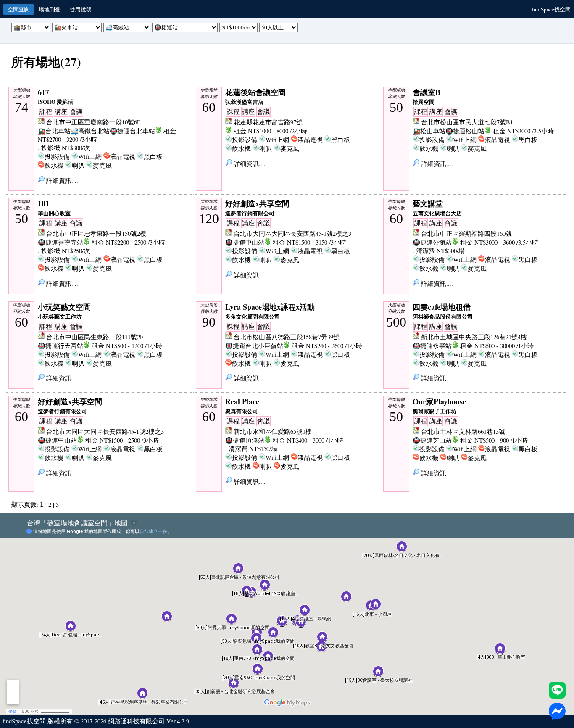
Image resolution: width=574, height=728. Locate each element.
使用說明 (81, 9)
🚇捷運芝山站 (432, 440)
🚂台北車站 (54, 131)
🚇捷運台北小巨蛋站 (254, 346)
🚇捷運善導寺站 (60, 242)
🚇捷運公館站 (432, 242)
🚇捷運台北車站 (132, 131)
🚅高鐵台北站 (90, 131)
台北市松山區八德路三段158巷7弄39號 (287, 337)
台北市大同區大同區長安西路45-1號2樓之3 (292, 233)
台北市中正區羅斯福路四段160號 (466, 233)
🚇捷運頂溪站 (244, 440)
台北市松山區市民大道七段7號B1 (467, 122)
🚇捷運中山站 (244, 242)
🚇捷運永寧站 (432, 346)
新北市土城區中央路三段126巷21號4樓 (474, 337)
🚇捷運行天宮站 (60, 346)
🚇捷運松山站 (464, 131)
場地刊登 (50, 9)
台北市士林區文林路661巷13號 (463, 431)
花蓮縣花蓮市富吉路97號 (268, 122)
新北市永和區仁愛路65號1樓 (273, 431)
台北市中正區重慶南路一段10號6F (93, 122)
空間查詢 (18, 9)
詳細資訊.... (61, 181)
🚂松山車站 (429, 131)
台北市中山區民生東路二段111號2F (94, 337)
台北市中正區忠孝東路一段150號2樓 (96, 233)
